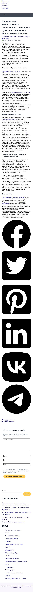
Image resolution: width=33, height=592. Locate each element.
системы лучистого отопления (20, 92)
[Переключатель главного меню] (5, 15)
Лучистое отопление (11, 538)
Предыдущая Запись (8, 420)
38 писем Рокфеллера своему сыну (13, 522)
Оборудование (22, 36)
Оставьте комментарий (9, 36)
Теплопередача (10, 570)
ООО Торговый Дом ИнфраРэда (18, 586)
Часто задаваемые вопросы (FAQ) (15, 578)
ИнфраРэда (8, 10)
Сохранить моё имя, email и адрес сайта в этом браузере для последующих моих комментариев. (16, 471)
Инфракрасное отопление (13, 530)
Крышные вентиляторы (12, 536)
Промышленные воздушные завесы (16, 561)
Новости (7, 547)
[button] (16, 248)
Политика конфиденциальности (21, 586)
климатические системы (9, 119)
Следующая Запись (7, 421)
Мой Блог (8, 541)
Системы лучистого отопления (12, 71)
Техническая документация (13, 573)
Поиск (4, 491)
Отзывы (7, 556)
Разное (7, 564)
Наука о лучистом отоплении (14, 544)
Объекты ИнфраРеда (11, 553)
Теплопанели (9, 567)
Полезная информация (12, 558)
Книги (7, 533)
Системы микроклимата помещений (13, 197)
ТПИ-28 (7, 575)
